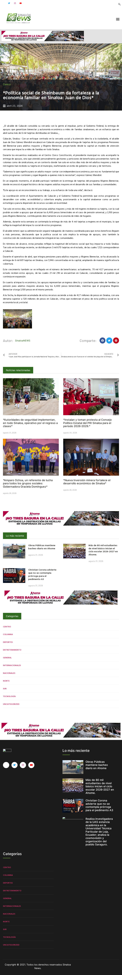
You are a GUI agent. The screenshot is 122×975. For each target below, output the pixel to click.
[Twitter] (9, 3)
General (7, 657)
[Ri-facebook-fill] (3, 3)
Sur (5, 688)
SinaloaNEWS (22, 340)
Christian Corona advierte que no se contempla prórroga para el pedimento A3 (42, 574)
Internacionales (12, 665)
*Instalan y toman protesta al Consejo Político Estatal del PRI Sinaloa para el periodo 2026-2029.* (87, 423)
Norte (6, 680)
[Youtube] (20, 3)
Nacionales (9, 673)
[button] (118, 19)
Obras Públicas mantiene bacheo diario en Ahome (41, 546)
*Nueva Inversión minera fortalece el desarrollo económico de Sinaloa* (86, 482)
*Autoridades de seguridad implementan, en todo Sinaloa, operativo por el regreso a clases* (30, 423)
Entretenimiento (12, 649)
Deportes (8, 642)
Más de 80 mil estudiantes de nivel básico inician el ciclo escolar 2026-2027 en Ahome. (103, 549)
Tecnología (9, 696)
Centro (7, 84)
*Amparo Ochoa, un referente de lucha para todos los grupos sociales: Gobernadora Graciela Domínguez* (28, 483)
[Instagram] (15, 3)
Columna (8, 634)
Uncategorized (11, 704)
